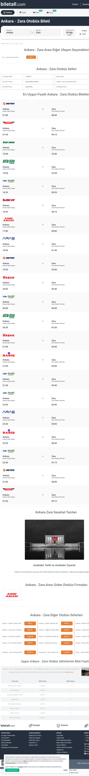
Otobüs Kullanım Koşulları (64, 747)
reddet (25, 761)
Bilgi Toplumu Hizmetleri (64, 742)
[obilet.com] (13, 6)
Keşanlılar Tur (33, 742)
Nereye (38, 30)
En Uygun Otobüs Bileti (8, 735)
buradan (20, 767)
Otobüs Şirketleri (6, 742)
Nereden (9, 30)
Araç (52, 12)
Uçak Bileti (60, 735)
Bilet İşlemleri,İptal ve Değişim (61, 755)
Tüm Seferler (5, 738)
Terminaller (4, 745)
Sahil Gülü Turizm (34, 740)
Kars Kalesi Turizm (32, 82)
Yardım (75, 4)
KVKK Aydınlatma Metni (64, 740)
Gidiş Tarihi (69, 30)
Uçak (23, 12)
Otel (38, 12)
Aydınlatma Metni (10, 763)
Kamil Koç (29, 87)
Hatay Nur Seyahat (34, 738)
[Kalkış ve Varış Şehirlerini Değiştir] (32, 32)
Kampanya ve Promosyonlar (9, 747)
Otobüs (8, 12)
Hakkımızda (60, 738)
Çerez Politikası (61, 745)
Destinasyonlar (5, 740)
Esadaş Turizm (33, 745)
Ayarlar (65, 770)
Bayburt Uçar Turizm (35, 735)
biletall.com (69, 672)
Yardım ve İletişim (62, 752)
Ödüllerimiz (60, 750)
